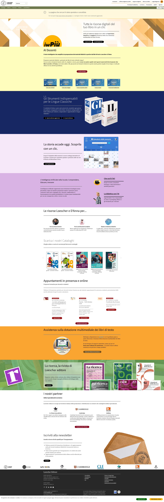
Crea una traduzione (113, 87)
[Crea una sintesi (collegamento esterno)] (50, 82)
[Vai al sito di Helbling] (136, 466)
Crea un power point (82, 87)
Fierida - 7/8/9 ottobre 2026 (85, 303)
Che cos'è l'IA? (109, 178)
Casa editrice (87, 475)
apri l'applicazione (49, 164)
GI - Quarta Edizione (68, 118)
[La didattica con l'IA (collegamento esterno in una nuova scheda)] (97, 197)
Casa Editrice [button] (26, 7)
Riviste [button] (20, 7)
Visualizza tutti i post (82, 323)
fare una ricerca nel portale (64, 16)
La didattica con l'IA (111, 194)
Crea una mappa (66, 87)
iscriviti (47, 460)
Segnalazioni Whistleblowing (110, 477)
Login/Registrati (156, 1)
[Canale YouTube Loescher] (51, 487)
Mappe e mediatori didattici (108, 226)
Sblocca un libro (146, 1)
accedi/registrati (98, 42)
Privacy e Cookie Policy (109, 475)
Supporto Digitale (137, 1)
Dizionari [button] (14, 7)
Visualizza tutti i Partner (82, 427)
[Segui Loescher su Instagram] (47, 487)
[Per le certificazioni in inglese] (82, 221)
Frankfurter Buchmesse (113, 302)
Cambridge (82, 413)
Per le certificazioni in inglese (82, 226)
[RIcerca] (26, 3)
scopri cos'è (88, 42)
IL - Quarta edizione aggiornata (52, 118)
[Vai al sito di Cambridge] (80, 466)
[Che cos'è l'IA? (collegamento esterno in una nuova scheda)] (97, 182)
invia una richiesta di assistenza (92, 352)
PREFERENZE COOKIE (156, 499)
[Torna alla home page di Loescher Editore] (7, 3)
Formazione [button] (149, 4)
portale (101, 337)
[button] (43, 258)
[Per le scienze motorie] (55, 221)
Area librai (87, 478)
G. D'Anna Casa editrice (55, 413)
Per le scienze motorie (55, 226)
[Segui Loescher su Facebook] (45, 487)
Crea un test (98, 87)
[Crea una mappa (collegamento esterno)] (66, 82)
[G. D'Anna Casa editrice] (55, 409)
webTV (155, 4)
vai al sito (49, 385)
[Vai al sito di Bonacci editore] (62, 466)
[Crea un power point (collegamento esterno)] (82, 82)
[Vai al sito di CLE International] (99, 466)
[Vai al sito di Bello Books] (43, 466)
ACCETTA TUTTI (141, 499)
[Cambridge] (82, 409)
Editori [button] (8, 7)
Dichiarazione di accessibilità (110, 483)
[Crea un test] (97, 82)
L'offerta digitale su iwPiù (125, 1)
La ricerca (142, 4)
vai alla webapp (82, 71)
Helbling (108, 413)
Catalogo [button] (3, 7)
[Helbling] (108, 409)
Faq (85, 480)
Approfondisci (57, 318)
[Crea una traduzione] (113, 82)
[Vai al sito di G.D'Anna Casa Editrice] (117, 466)
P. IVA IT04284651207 (48, 492)
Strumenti (114, 1)
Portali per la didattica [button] (132, 4)
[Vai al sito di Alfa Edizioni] (25, 466)
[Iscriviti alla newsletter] (54, 487)
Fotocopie (106, 481)
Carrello (159, 7)
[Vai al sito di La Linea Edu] (154, 466)
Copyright (106, 478)
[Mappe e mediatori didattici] (108, 221)
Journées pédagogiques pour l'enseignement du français (59, 303)
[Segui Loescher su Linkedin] (49, 487)
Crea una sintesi (50, 87)
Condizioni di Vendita (108, 480)
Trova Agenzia (87, 477)
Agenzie (160, 4)
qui (53, 498)
